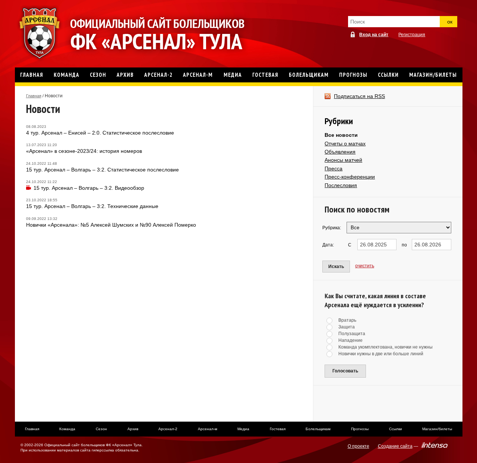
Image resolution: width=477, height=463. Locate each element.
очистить (364, 265)
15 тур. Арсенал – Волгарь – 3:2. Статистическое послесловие (102, 170)
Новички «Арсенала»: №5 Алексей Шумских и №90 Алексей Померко (111, 225)
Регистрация (411, 34)
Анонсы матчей (343, 160)
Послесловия (341, 185)
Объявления (340, 152)
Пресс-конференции (350, 177)
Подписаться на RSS (359, 96)
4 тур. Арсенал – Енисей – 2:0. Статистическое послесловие (100, 133)
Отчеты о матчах (345, 144)
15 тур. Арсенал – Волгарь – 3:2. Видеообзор (89, 188)
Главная (33, 96)
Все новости (341, 135)
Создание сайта (395, 446)
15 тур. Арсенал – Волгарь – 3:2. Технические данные (92, 206)
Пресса (333, 168)
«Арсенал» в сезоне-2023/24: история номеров (84, 151)
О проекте (358, 446)
